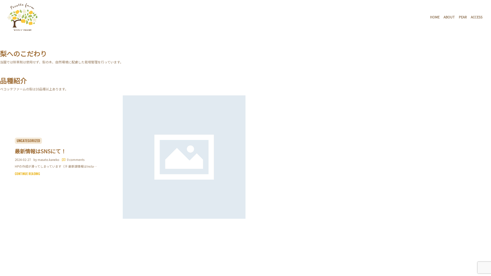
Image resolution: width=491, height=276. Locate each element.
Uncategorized (28, 140)
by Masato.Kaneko (46, 159)
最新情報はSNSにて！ (40, 151)
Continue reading (27, 174)
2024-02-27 (23, 159)
